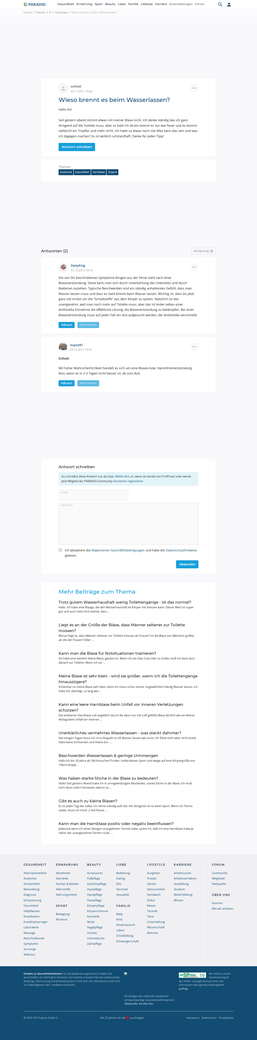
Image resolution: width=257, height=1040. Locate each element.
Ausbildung (181, 884)
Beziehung (123, 873)
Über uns (221, 895)
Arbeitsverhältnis (185, 878)
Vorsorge (30, 949)
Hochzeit (122, 889)
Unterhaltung (156, 922)
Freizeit (151, 878)
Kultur (151, 900)
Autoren (217, 903)
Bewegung (63, 914)
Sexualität (122, 895)
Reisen (151, 906)
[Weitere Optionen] (194, 88)
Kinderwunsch (125, 925)
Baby (119, 914)
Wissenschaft (156, 927)
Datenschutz (209, 1017)
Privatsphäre (226, 1017)
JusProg (183, 988)
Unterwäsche (96, 938)
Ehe (118, 884)
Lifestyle (147, 4)
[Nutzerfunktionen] (229, 4)
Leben (120, 930)
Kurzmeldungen (180, 4)
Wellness (29, 954)
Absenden (187, 564)
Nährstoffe (63, 889)
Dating (120, 878)
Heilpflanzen (32, 911)
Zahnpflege (94, 944)
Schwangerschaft (127, 941)
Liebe (122, 4)
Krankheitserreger (36, 922)
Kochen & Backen (67, 884)
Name (64, 492)
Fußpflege (93, 878)
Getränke (62, 878)
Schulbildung (124, 936)
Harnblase (61, 12)
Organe (112, 172)
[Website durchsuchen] (220, 4)
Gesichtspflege (96, 884)
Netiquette (219, 884)
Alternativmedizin (35, 873)
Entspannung (32, 900)
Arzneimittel (32, 884)
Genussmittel (156, 889)
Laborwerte (31, 927)
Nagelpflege (95, 927)
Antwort (67, 505)
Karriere (161, 4)
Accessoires (95, 873)
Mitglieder (218, 878)
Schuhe (92, 933)
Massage (29, 933)
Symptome (31, 944)
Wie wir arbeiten (222, 909)
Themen (40, 12)
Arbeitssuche (182, 873)
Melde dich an (124, 476)
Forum (199, 4)
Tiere (150, 916)
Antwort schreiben (77, 147)
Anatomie (66, 172)
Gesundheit (66, 4)
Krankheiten (32, 916)
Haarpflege (94, 889)
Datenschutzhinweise (181, 550)
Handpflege (94, 895)
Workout (61, 919)
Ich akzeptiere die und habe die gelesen (131, 553)
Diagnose (30, 895)
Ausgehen (153, 873)
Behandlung (32, 889)
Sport (99, 4)
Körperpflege (95, 906)
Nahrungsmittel (66, 895)
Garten (151, 884)
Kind (119, 919)
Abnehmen (63, 873)
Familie (133, 4)
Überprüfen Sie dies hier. (139, 1003)
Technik (152, 911)
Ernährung (84, 4)
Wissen (178, 900)
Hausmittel (31, 906)
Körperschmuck (97, 911)
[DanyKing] (65, 267)
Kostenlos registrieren (128, 481)
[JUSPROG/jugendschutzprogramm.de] (192, 975)
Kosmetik (93, 916)
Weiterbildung (183, 895)
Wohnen (152, 933)
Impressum (192, 1017)
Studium (179, 889)
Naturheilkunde (34, 938)
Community (219, 873)
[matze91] (64, 346)
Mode (91, 922)
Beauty (110, 4)
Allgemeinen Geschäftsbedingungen (118, 550)
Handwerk (153, 895)
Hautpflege (94, 900)
